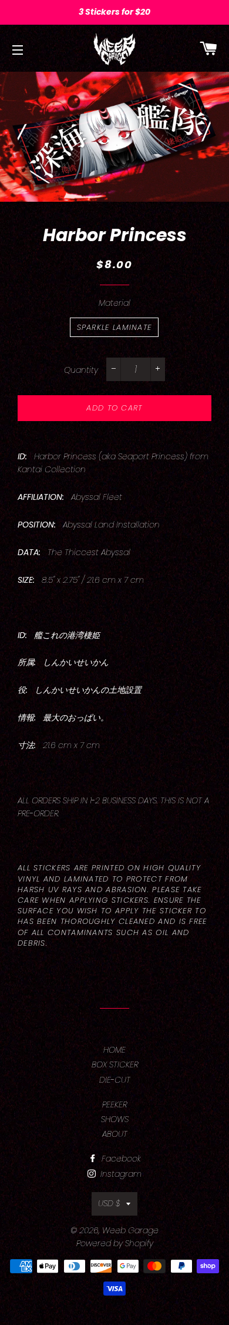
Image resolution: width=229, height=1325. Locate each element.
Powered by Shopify (114, 1243)
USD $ (109, 1203)
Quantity (81, 370)
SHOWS (115, 1119)
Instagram (120, 1174)
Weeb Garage (130, 1230)
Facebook (120, 1158)
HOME (114, 1050)
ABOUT (114, 1134)
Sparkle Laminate (114, 327)
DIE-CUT (114, 1080)
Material (114, 303)
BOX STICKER (115, 1064)
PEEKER (114, 1104)
